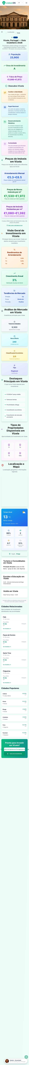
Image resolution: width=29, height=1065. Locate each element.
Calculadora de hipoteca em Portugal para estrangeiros (14, 749)
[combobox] (20, 3)
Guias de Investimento (16, 753)
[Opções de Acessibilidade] (26, 1057)
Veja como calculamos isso (15, 225)
